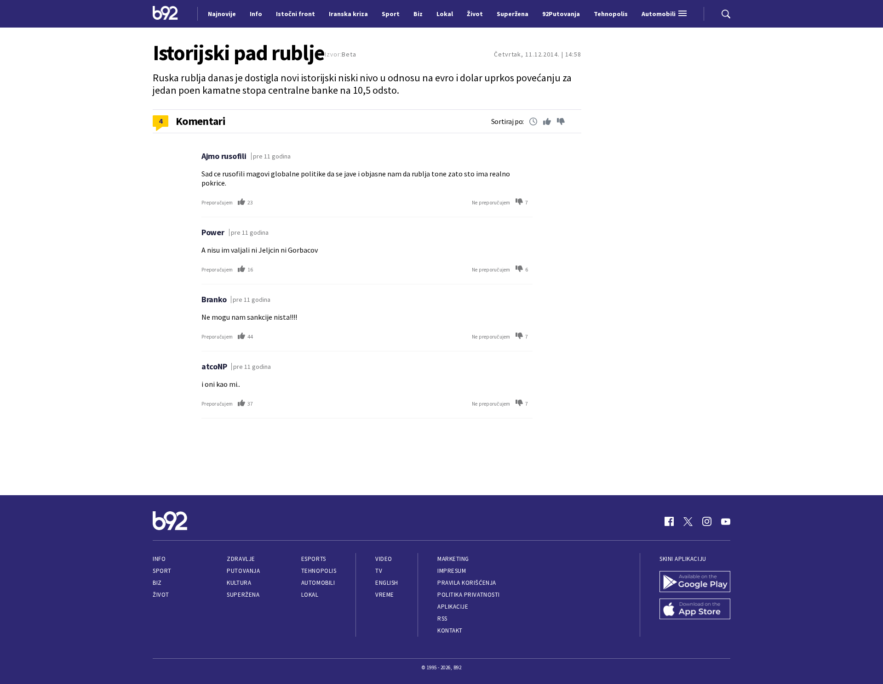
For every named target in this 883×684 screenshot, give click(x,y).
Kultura (239, 583)
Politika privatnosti (468, 595)
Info (159, 559)
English (386, 583)
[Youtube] (725, 521)
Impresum (451, 571)
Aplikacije (452, 607)
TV (378, 571)
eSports (313, 559)
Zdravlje (241, 559)
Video (383, 559)
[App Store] (694, 610)
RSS (442, 618)
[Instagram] (706, 521)
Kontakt (450, 630)
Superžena (243, 595)
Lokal (310, 595)
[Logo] (165, 14)
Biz (157, 583)
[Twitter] (688, 521)
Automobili (318, 583)
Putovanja (243, 571)
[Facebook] (669, 521)
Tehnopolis (318, 571)
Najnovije (222, 14)
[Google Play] (694, 582)
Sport (162, 571)
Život (161, 595)
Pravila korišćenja (466, 583)
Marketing (453, 559)
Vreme (384, 595)
